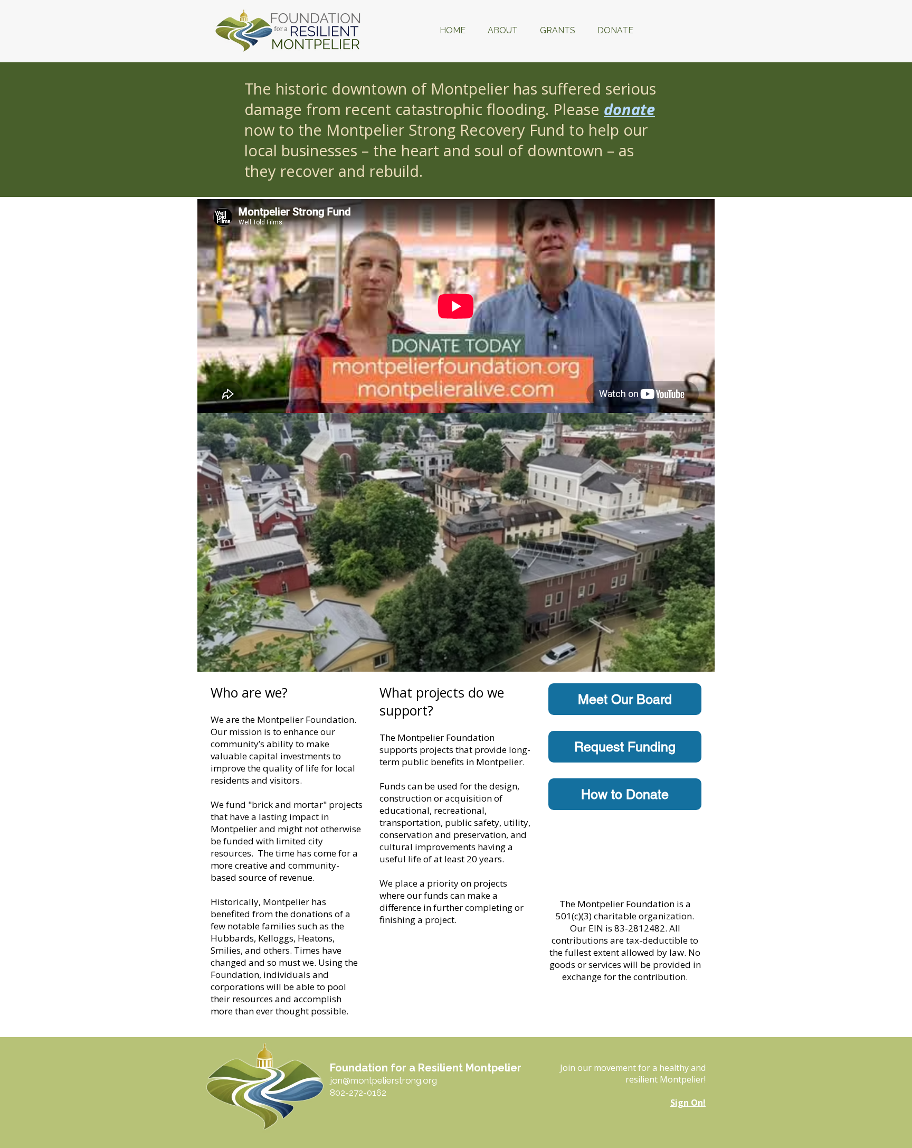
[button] (503, 30)
